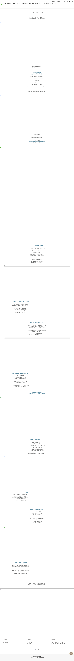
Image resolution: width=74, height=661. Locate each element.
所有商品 (40, 3)
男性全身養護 (35, 3)
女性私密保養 (15, 3)
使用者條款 (35, 656)
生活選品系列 (47, 3)
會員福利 (6, 6)
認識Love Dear (55, 3)
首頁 (5, 3)
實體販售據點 (5, 642)
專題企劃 (12, 6)
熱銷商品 (9, 3)
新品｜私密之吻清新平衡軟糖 (25, 3)
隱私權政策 (39, 656)
